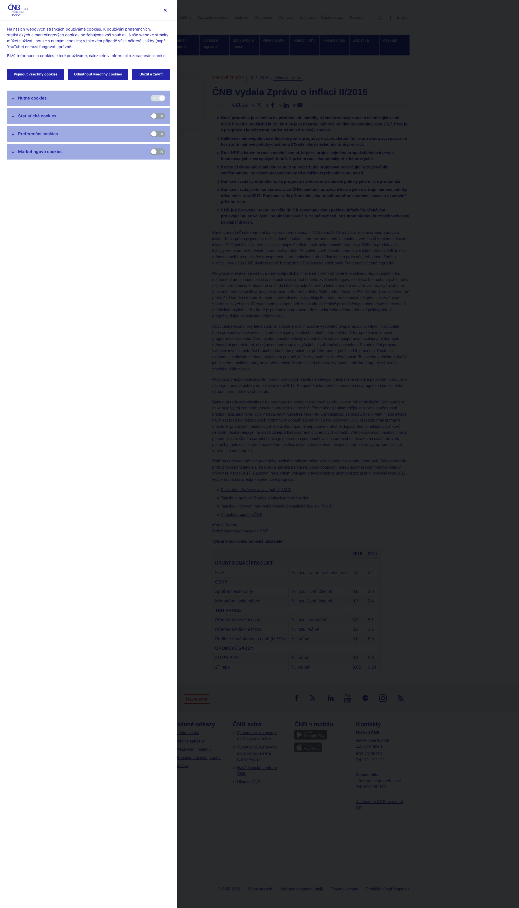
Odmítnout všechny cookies (98, 74)
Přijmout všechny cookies (35, 74)
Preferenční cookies (38, 133)
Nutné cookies (32, 98)
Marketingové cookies (40, 151)
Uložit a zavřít (151, 74)
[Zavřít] (165, 10)
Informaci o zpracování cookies (139, 55)
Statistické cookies (37, 115)
